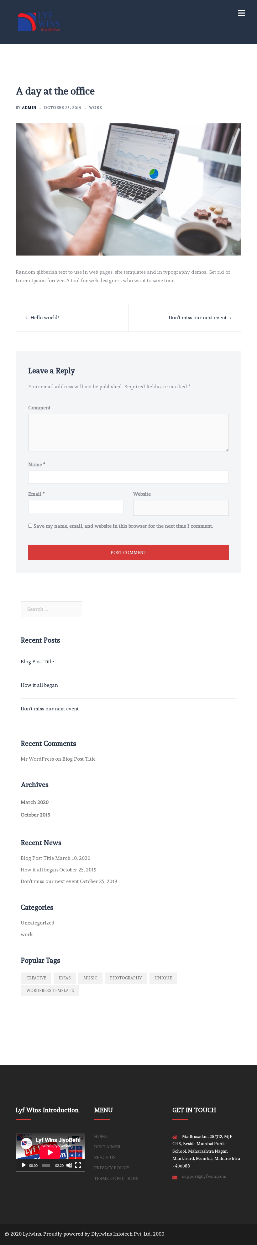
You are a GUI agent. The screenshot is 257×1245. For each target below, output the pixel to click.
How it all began (39, 685)
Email (36, 494)
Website (142, 494)
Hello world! (44, 318)
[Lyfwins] (39, 21)
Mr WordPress (37, 759)
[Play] (24, 1165)
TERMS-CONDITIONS (116, 1178)
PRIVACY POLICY (111, 1167)
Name (36, 464)
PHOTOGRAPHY (126, 978)
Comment (39, 408)
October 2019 (35, 815)
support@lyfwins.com (204, 1176)
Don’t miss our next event (198, 318)
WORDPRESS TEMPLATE (50, 990)
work (95, 107)
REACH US (105, 1157)
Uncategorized (38, 923)
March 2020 (35, 802)
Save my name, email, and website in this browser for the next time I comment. (123, 526)
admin (29, 107)
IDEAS (65, 978)
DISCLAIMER (107, 1146)
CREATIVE (36, 978)
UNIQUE (163, 978)
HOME (101, 1136)
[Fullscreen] (78, 1165)
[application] (50, 1152)
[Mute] (69, 1165)
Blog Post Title (37, 662)
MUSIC (90, 978)
